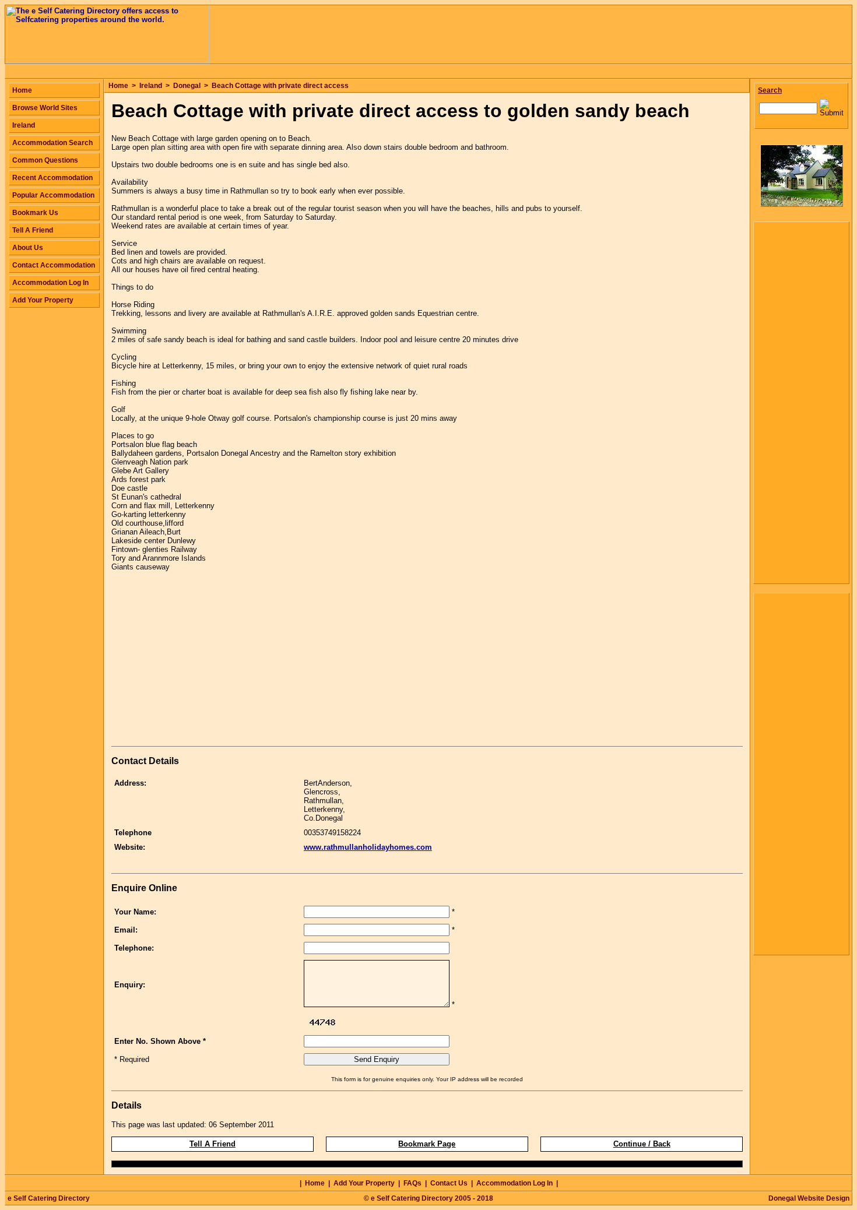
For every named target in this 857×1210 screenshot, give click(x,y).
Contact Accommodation (53, 265)
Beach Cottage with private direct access (280, 86)
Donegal (187, 86)
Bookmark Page (426, 1143)
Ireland (150, 86)
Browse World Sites (45, 108)
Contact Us (449, 1183)
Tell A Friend (212, 1143)
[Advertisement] (209, 661)
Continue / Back (641, 1143)
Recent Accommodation (52, 178)
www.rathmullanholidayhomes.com (368, 847)
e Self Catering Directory (49, 1198)
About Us (27, 248)
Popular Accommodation (53, 195)
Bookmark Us (35, 213)
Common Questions (45, 160)
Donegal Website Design (808, 1198)
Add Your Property (42, 300)
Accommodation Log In (50, 283)
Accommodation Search (52, 143)
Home (118, 86)
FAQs (412, 1183)
